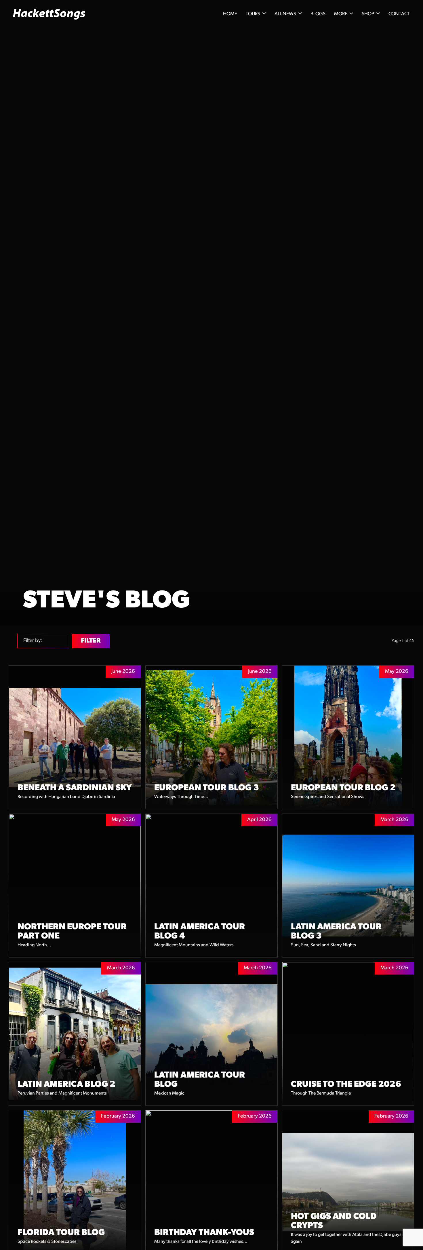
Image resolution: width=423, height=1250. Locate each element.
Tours (253, 14)
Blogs (317, 14)
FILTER (91, 641)
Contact (399, 14)
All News (285, 14)
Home (230, 14)
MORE (340, 14)
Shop (368, 14)
